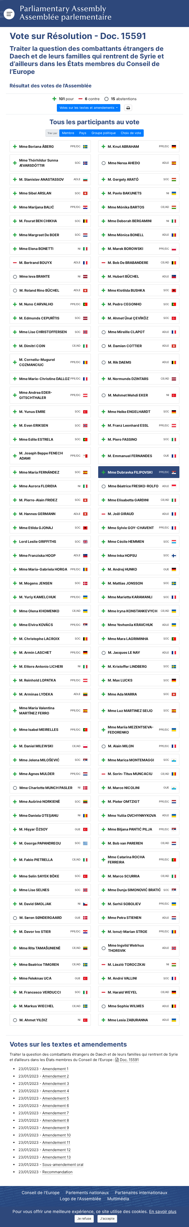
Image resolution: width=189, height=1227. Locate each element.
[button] (128, 108)
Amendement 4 (55, 1091)
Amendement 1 (55, 1068)
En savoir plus (162, 1211)
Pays (82, 133)
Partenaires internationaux (141, 1192)
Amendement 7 (55, 1113)
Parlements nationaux (87, 1192)
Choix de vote (131, 133)
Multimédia (118, 1198)
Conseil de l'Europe (41, 1192)
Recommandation (57, 1172)
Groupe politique (104, 133)
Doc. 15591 (129, 1059)
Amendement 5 (55, 1098)
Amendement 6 (55, 1105)
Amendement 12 (56, 1149)
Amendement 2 (55, 1076)
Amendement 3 (55, 1083)
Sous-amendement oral (62, 1164)
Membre (68, 133)
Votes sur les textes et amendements (87, 107)
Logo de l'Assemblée (80, 1198)
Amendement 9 (55, 1127)
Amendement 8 (55, 1120)
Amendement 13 (56, 1157)
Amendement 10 (56, 1135)
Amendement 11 (56, 1142)
